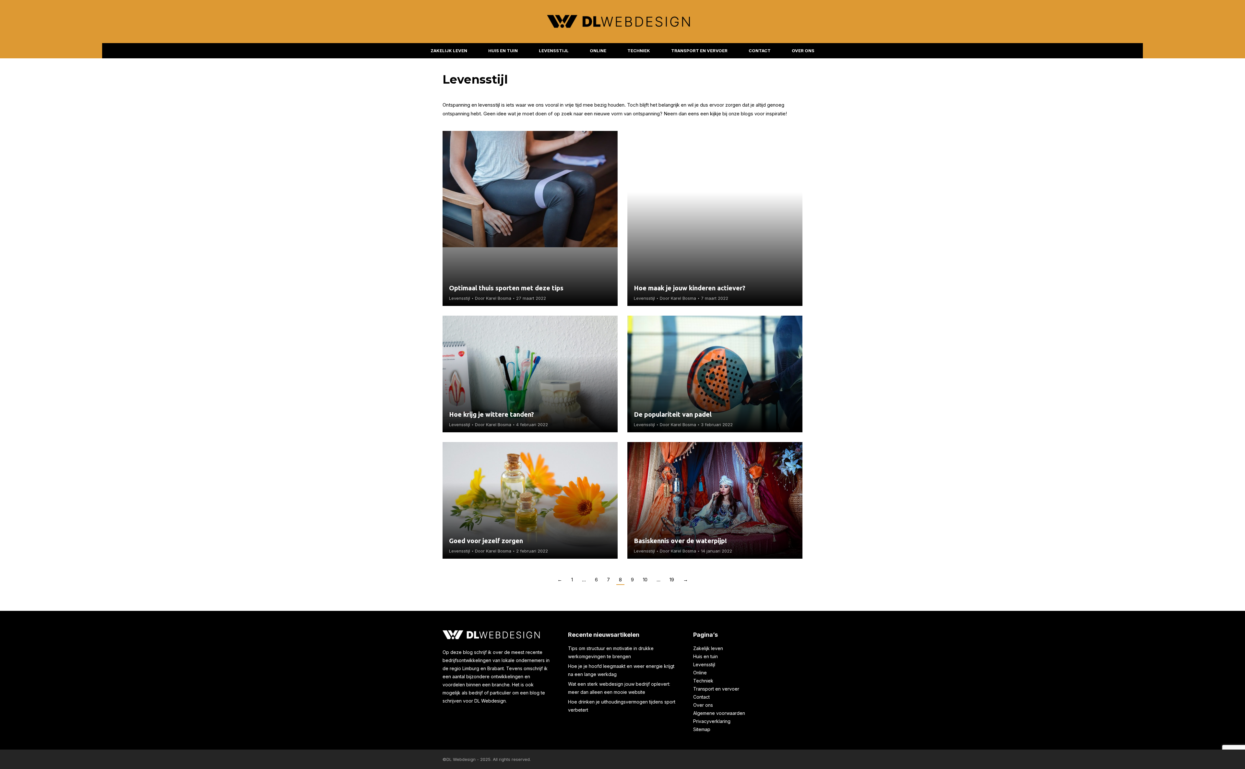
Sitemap (701, 729)
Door (493, 298)
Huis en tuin (705, 656)
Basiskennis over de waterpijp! (681, 540)
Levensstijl (459, 298)
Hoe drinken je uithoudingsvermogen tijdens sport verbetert (621, 706)
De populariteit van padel (673, 414)
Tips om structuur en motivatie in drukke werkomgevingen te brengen (611, 652)
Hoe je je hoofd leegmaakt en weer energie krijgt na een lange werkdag (621, 670)
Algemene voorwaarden (719, 713)
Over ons (703, 705)
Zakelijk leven (708, 648)
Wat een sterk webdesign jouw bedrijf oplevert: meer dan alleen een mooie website (619, 688)
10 (645, 580)
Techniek (703, 680)
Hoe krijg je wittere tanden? (491, 414)
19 (672, 580)
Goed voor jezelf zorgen (487, 540)
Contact (701, 697)
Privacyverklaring (711, 721)
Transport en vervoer (716, 689)
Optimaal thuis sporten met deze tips (506, 288)
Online (700, 672)
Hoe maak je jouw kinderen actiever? (690, 288)
